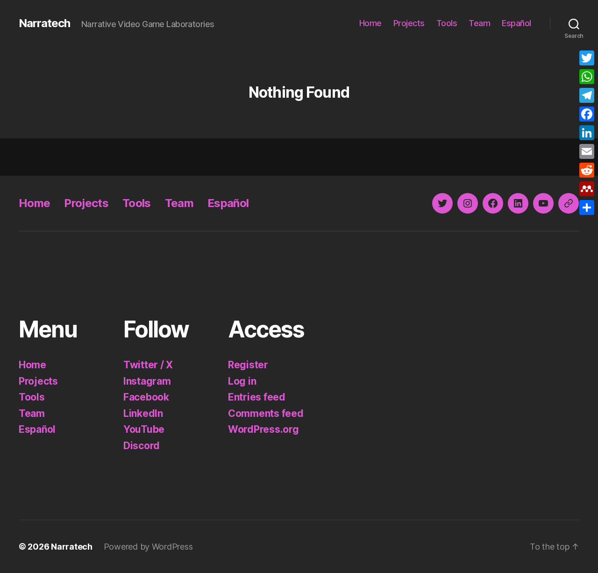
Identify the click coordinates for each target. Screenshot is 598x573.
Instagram (147, 381)
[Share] (586, 207)
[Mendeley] (586, 188)
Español (516, 23)
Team (479, 23)
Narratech (44, 23)
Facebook (146, 397)
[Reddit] (586, 170)
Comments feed (266, 413)
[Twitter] (586, 58)
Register (248, 365)
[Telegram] (586, 95)
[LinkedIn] (586, 132)
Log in (242, 381)
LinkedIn (143, 413)
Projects (409, 23)
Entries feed (256, 397)
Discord (141, 445)
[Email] (586, 151)
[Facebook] (586, 114)
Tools (446, 23)
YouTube (143, 429)
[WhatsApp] (586, 76)
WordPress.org (263, 429)
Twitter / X (148, 365)
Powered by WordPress (148, 547)
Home (370, 23)
